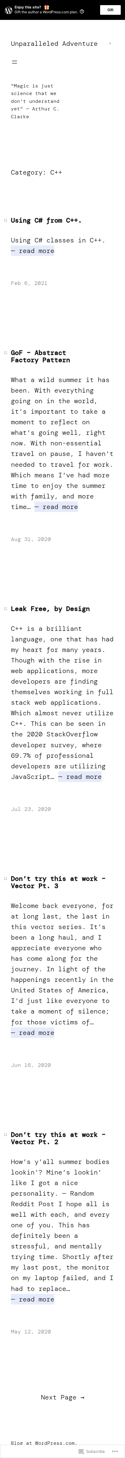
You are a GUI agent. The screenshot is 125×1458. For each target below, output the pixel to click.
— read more (32, 250)
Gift (110, 10)
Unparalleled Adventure (54, 43)
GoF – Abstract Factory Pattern (40, 356)
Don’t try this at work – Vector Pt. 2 (58, 1138)
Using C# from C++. (46, 220)
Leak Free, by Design (50, 608)
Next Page (62, 1397)
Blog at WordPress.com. (44, 1443)
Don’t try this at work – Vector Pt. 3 (58, 882)
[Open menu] (14, 62)
